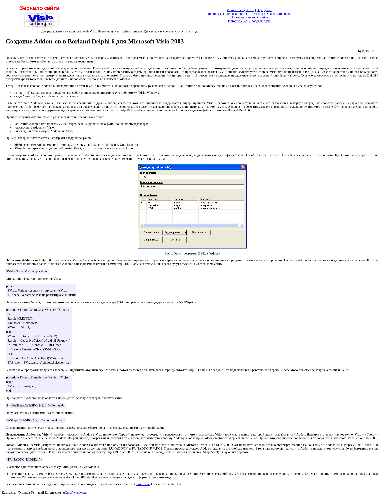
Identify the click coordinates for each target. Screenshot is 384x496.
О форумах (264, 10)
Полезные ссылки (243, 17)
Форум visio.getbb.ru (240, 10)
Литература (257, 13)
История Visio (237, 21)
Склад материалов (279, 13)
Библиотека (214, 13)
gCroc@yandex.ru (75, 492)
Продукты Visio (260, 21)
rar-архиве (143, 484)
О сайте (262, 17)
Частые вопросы (236, 13)
